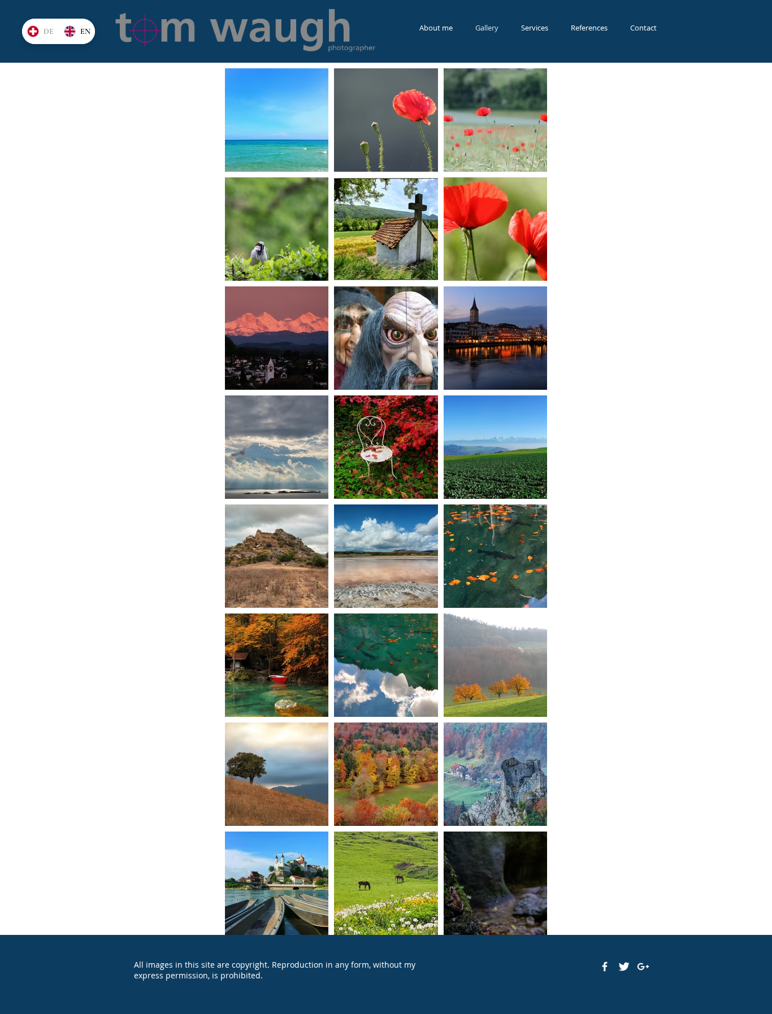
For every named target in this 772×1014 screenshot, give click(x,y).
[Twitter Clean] (624, 966)
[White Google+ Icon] (643, 966)
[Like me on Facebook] (604, 966)
